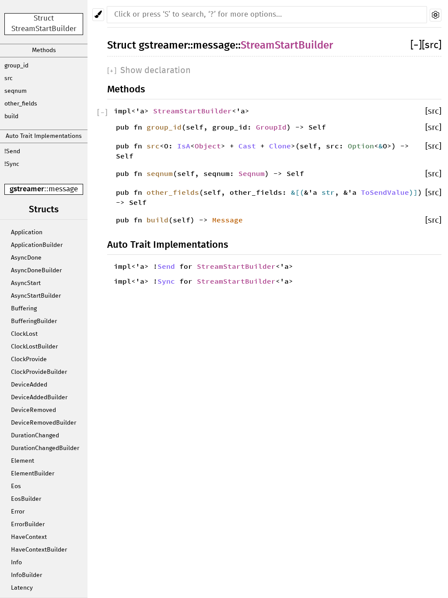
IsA (183, 145)
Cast (247, 145)
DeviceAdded (29, 385)
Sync (166, 281)
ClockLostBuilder (34, 347)
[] (416, 45)
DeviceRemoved (33, 410)
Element (22, 461)
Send (166, 266)
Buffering (24, 309)
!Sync (11, 164)
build (11, 116)
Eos (16, 486)
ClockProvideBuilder (39, 372)
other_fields (20, 104)
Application (26, 232)
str (328, 192)
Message (227, 219)
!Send (12, 151)
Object (208, 145)
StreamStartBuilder (287, 45)
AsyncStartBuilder (36, 296)
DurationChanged (35, 436)
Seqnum (251, 173)
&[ (295, 192)
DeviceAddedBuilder (39, 397)
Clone (280, 145)
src (8, 78)
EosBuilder (26, 499)
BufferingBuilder (34, 321)
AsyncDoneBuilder (36, 270)
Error (17, 512)
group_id (16, 66)
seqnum (15, 91)
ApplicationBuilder (37, 245)
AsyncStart (26, 283)
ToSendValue (385, 192)
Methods (44, 50)
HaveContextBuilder (39, 550)
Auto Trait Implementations (44, 136)
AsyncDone (26, 258)
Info (16, 562)
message (63, 189)
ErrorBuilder (28, 524)
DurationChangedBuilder (45, 448)
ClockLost (24, 334)
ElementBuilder (32, 474)
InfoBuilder (26, 575)
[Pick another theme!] (98, 14)
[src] (431, 45)
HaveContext (29, 537)
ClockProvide (29, 359)
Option (361, 145)
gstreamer (27, 189)
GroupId (271, 127)
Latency (22, 588)
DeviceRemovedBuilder (43, 423)
